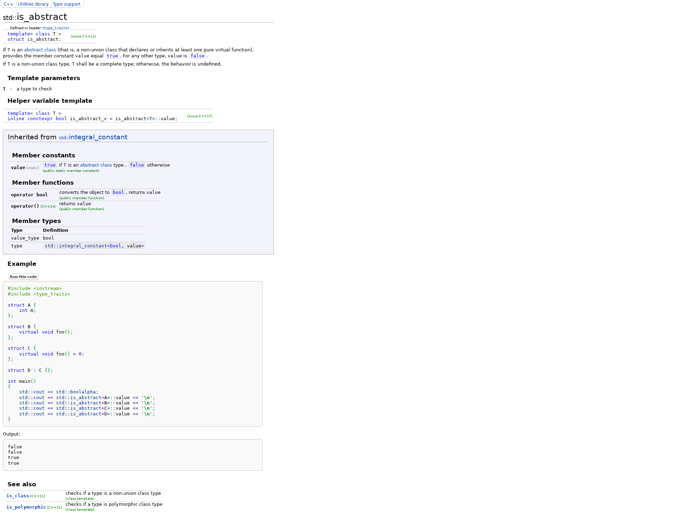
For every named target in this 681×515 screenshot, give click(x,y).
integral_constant (93, 137)
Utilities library (33, 4)
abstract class (40, 49)
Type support (67, 4)
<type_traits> (56, 28)
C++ (8, 4)
